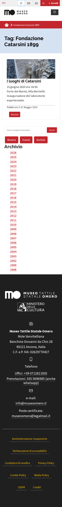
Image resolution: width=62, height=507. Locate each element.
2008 (13, 234)
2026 (13, 153)
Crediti (37, 487)
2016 (13, 198)
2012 (13, 216)
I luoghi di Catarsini (24, 81)
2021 (13, 175)
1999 (13, 265)
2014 (13, 207)
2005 (13, 247)
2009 (13, 229)
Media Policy (41, 475)
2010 (13, 225)
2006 (13, 243)
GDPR (21, 487)
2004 (13, 252)
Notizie (14, 114)
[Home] (15, 12)
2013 (13, 211)
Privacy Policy (46, 463)
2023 (13, 166)
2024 (13, 162)
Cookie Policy (18, 475)
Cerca (52, 130)
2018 (13, 189)
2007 (13, 238)
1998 (13, 270)
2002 (13, 261)
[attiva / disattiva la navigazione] (54, 12)
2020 (13, 180)
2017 (13, 193)
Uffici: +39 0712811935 (31, 373)
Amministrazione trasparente (29, 438)
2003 (13, 256)
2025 (13, 157)
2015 (13, 202)
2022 (13, 171)
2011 (13, 220)
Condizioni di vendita (17, 463)
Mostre (11, 140)
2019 (13, 184)
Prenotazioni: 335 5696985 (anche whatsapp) (31, 380)
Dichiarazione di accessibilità (30, 451)
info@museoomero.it (31, 403)
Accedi (54, 3)
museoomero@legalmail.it (31, 416)
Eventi (26, 140)
